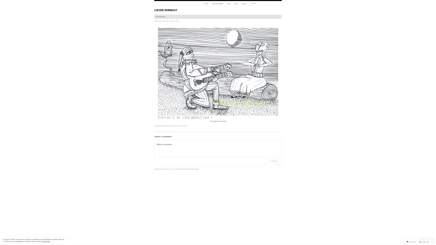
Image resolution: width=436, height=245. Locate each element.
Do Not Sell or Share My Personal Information (184, 169)
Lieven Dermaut (165, 10)
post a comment (182, 126)
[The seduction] (218, 119)
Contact (244, 4)
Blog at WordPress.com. (162, 169)
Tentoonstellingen (217, 4)
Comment (273, 161)
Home (206, 4)
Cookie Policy (46, 241)
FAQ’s (236, 4)
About (229, 4)
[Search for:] (266, 3)
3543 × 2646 (175, 21)
